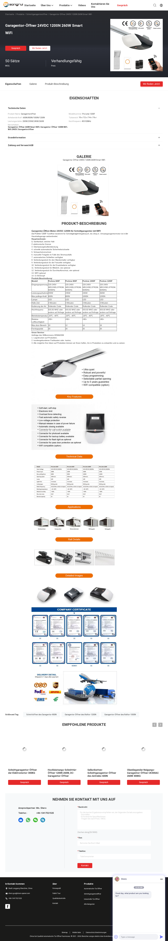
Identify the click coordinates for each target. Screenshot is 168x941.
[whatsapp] (28, 820)
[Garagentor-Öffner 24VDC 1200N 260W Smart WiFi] (136, 45)
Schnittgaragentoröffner (37, 14)
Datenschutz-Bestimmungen (96, 932)
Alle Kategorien (89, 904)
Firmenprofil (56, 888)
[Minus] (161, 879)
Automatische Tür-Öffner (93, 889)
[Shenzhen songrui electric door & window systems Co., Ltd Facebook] (7, 906)
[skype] (42, 820)
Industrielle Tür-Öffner (92, 899)
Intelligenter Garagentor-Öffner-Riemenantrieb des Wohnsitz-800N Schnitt (101, 772)
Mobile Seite (76, 932)
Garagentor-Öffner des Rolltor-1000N (120, 714)
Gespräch (15, 48)
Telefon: (82, 851)
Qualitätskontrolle (58, 898)
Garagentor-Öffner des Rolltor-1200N (80, 714)
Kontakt (85, 865)
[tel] (50, 820)
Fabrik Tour (56, 893)
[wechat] (35, 820)
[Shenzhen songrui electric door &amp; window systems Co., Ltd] (13, 4)
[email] (20, 820)
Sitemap (64, 932)
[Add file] (116, 937)
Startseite (9, 14)
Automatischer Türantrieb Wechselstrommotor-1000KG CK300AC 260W (64, 772)
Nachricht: (83, 807)
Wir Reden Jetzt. (40, 48)
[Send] (161, 937)
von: (80, 838)
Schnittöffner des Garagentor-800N (41, 714)
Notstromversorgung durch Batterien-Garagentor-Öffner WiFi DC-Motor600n (143, 772)
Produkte (20, 14)
